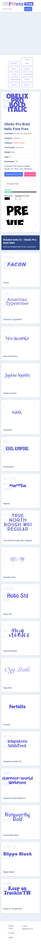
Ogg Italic (7, 688)
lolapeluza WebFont (12, 761)
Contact (11, 933)
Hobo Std (7, 614)
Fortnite (6, 725)
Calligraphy (15, 79)
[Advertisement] (20, 33)
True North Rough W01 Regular (17, 540)
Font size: (7, 190)
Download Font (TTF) (13, 174)
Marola (6, 503)
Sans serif (27, 61)
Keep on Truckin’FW (12, 909)
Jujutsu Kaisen (10, 393)
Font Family (30, 174)
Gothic (14, 85)
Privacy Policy (11, 927)
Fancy (27, 79)
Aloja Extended (10, 651)
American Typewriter (12, 319)
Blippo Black (8, 872)
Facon (6, 282)
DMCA (11, 937)
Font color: (8, 196)
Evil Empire (8, 467)
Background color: (22, 196)
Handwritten (28, 74)
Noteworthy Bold (10, 835)
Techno (27, 85)
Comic (16, 143)
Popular (14, 63)
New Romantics (10, 356)
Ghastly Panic (9, 577)
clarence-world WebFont (14, 798)
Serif (14, 69)
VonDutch (7, 430)
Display (27, 69)
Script (14, 74)
